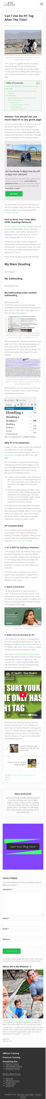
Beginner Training (12, 1064)
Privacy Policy (11, 1083)
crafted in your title (11, 212)
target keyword (17, 479)
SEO (9, 779)
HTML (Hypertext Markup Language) (20, 226)
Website (6, 939)
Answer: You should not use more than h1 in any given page (22, 87)
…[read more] (25, 1034)
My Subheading (11, 95)
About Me (9, 1078)
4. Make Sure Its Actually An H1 (18, 109)
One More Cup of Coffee (25, 1094)
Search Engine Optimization (22, 775)
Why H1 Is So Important (15, 100)
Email (6, 929)
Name (6, 918)
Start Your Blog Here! (23, 846)
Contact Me (10, 1085)
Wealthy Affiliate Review (12, 1074)
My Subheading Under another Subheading (21, 98)
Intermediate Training (14, 1066)
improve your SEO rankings (22, 541)
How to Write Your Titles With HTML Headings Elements (22, 92)
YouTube (38, 1094)
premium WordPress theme (24, 654)
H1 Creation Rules (13, 102)
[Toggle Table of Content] (36, 83)
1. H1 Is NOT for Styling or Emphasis (19, 104)
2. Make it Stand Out (15, 107)
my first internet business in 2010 (20, 1020)
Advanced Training (13, 1068)
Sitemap (23, 1097)
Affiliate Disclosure (13, 1081)
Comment (8, 889)
